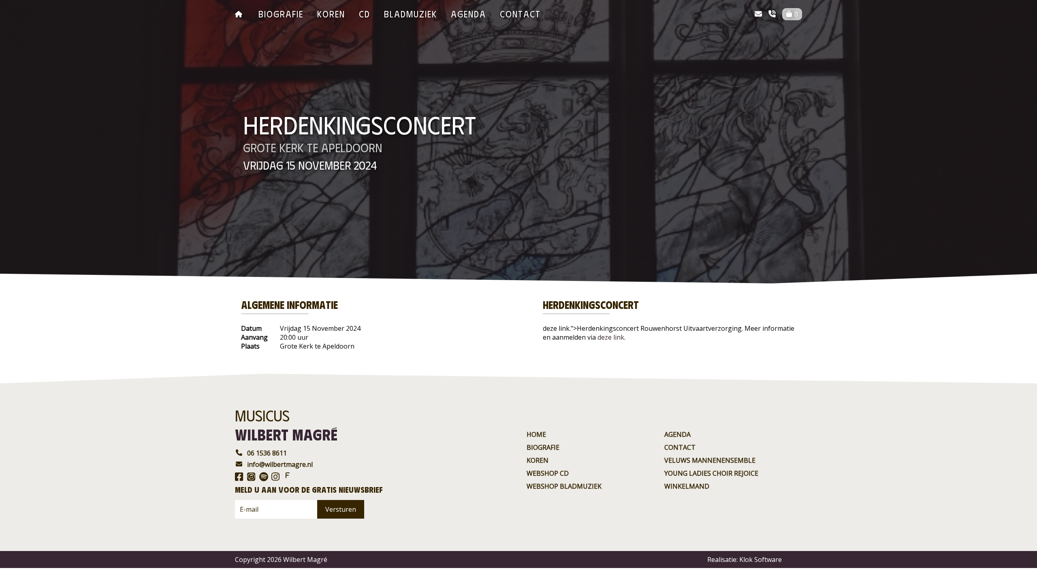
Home (536, 434)
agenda (468, 13)
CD (364, 13)
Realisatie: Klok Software (744, 559)
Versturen (340, 509)
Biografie (280, 13)
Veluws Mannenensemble (709, 460)
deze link (610, 337)
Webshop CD (548, 473)
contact (520, 13)
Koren (331, 13)
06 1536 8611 (267, 453)
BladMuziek (410, 13)
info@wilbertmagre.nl (280, 464)
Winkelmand (686, 486)
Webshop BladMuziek (564, 486)
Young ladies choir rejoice (711, 473)
